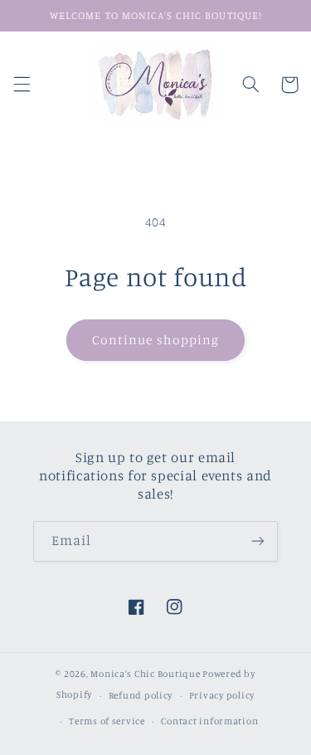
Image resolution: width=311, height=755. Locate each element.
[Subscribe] (258, 541)
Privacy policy (222, 695)
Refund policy (141, 695)
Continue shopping (155, 340)
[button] (21, 85)
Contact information (209, 721)
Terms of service (107, 721)
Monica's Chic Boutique (146, 674)
